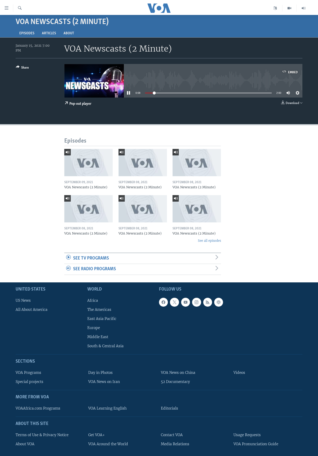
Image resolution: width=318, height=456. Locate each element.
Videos (239, 372)
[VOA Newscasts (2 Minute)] (88, 162)
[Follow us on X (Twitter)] (174, 302)
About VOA (25, 444)
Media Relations (175, 444)
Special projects (29, 381)
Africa (92, 300)
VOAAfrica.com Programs (38, 408)
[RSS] (207, 302)
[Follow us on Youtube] (185, 302)
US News (23, 300)
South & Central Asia (105, 346)
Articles (49, 33)
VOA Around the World (108, 444)
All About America (31, 309)
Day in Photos (100, 372)
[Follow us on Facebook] (163, 302)
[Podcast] (218, 302)
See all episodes (209, 241)
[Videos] (289, 8)
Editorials (169, 408)
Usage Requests (247, 435)
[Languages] (275, 8)
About (69, 33)
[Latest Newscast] (304, 8)
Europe (93, 328)
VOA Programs (28, 372)
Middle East (97, 337)
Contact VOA (172, 435)
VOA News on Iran (104, 381)
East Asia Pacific (101, 318)
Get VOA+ (96, 435)
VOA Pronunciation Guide (255, 444)
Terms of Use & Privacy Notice (42, 435)
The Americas (99, 309)
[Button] (22, 68)
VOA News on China (178, 372)
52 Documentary (175, 381)
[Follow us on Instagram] (196, 302)
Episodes (26, 33)
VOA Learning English (107, 408)
